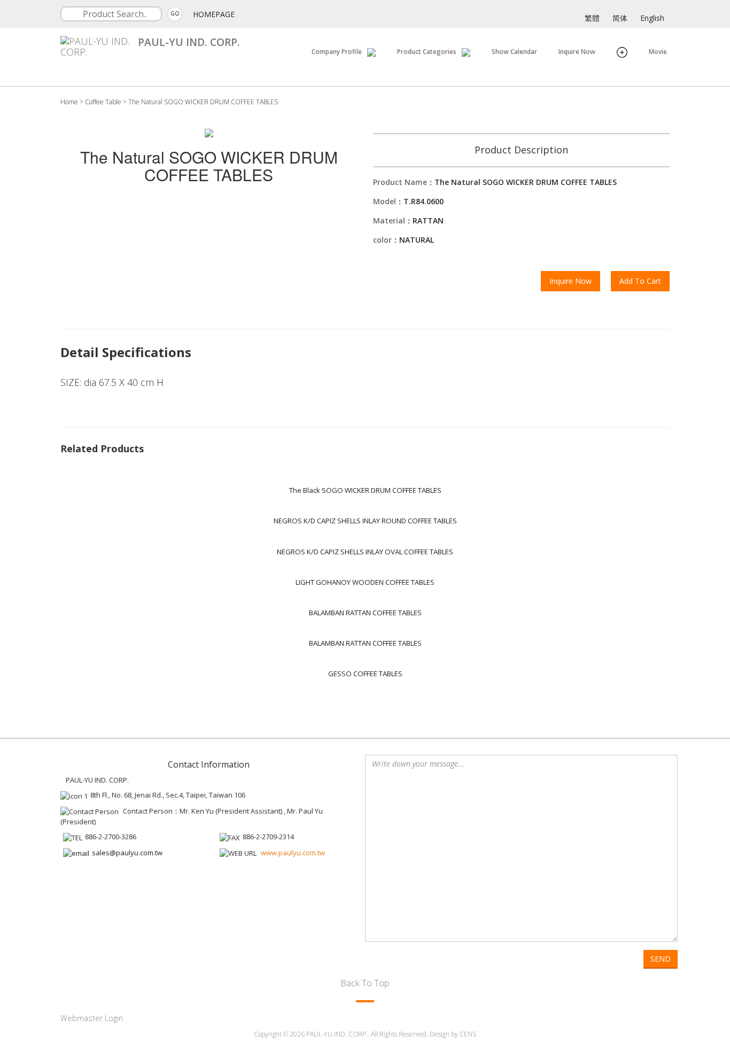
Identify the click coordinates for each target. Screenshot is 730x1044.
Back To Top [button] (365, 983)
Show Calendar (514, 51)
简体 (619, 18)
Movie (658, 51)
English (652, 18)
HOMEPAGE (214, 14)
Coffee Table (103, 101)
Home (69, 101)
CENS (468, 1034)
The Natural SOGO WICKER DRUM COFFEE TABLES (203, 101)
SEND (660, 959)
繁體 (592, 18)
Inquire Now (576, 51)
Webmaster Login (91, 1018)
